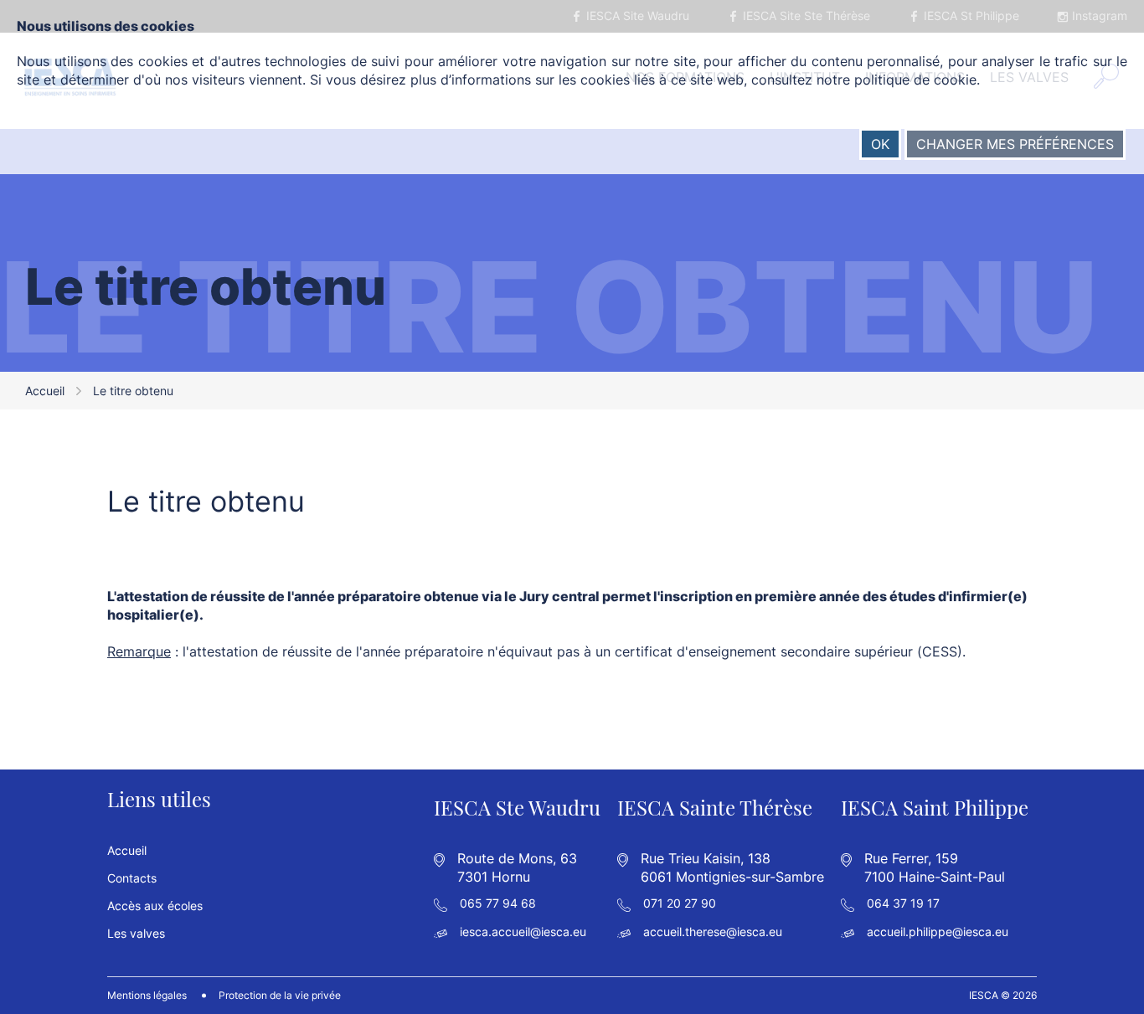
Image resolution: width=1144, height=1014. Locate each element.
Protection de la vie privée (280, 995)
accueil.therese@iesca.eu (712, 931)
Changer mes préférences (1015, 144)
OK (880, 144)
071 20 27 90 (679, 903)
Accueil (44, 390)
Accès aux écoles (155, 905)
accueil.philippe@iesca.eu (937, 931)
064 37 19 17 (903, 903)
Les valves (136, 933)
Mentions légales (147, 995)
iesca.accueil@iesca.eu (523, 931)
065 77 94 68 (498, 903)
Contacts (132, 878)
